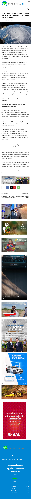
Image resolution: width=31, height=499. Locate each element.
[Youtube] (18, 455)
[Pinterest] (14, 187)
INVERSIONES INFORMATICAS (17, 459)
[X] (11, 187)
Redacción (5, 20)
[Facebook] (7, 187)
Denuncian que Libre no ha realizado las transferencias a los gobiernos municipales (8, 197)
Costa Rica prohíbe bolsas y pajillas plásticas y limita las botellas (22, 196)
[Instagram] (15, 455)
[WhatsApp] (18, 187)
